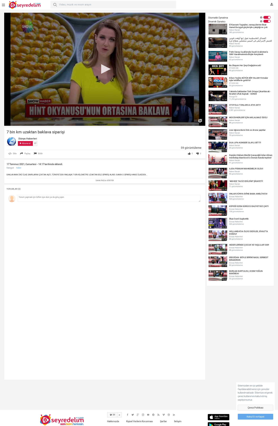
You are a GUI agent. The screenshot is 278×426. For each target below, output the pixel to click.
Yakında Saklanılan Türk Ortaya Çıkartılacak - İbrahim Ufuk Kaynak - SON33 (250, 92)
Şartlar (163, 421)
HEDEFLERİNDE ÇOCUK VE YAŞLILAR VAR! (249, 245)
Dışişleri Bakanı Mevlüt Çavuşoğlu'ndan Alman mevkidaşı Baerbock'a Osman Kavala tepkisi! (250, 156)
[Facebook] (127, 414)
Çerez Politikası (255, 407)
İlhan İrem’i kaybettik (239, 219)
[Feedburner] (158, 414)
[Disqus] (105, 248)
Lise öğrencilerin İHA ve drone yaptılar (247, 130)
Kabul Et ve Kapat (255, 416)
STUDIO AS (233, 68)
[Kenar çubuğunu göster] (4, 4)
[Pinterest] (153, 414)
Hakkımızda (113, 421)
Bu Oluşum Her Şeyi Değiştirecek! (245, 65)
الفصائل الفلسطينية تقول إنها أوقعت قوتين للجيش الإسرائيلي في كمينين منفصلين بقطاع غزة (250, 39)
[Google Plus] (137, 414)
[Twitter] (132, 414)
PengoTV (233, 97)
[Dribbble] (168, 414)
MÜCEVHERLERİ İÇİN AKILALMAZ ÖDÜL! (248, 117)
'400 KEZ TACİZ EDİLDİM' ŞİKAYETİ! (246, 181)
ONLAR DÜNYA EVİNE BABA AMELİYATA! (248, 193)
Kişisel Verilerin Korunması (139, 421)
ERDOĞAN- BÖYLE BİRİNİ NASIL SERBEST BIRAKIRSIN (248, 258)
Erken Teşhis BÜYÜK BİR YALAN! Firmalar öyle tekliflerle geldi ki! (248, 79)
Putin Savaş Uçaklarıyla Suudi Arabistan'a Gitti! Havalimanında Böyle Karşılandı (248, 53)
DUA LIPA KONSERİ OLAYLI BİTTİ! (245, 142)
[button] (105, 69)
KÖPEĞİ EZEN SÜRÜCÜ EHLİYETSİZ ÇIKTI (249, 206)
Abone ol (26, 143)
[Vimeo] (163, 414)
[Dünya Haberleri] (11, 141)
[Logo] (200, 121)
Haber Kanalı (234, 30)
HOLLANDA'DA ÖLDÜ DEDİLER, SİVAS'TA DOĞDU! (248, 232)
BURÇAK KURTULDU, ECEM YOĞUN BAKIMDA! (246, 272)
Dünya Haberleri (236, 197)
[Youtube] (148, 414)
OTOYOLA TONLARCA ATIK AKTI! (245, 105)
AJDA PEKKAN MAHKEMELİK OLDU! (246, 168)
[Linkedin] (173, 414)
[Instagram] (143, 414)
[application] (104, 69)
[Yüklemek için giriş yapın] (271, 4)
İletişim (177, 421)
